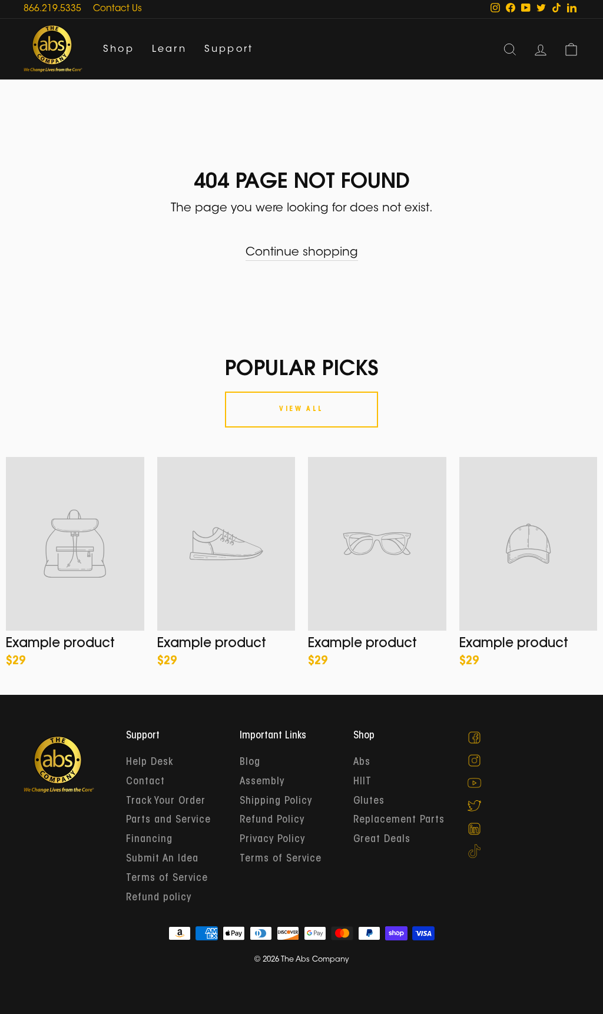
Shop (118, 49)
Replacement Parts (399, 820)
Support (228, 49)
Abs (361, 762)
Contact (145, 782)
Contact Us (117, 9)
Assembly (262, 782)
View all (301, 409)
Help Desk (149, 762)
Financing (149, 839)
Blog (250, 762)
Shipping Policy (276, 801)
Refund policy (158, 898)
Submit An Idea (162, 859)
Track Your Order (166, 801)
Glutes (369, 801)
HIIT (362, 782)
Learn (169, 49)
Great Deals (381, 839)
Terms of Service (167, 878)
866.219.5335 (52, 9)
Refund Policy (272, 820)
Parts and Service (168, 820)
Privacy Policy (272, 839)
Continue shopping (302, 253)
